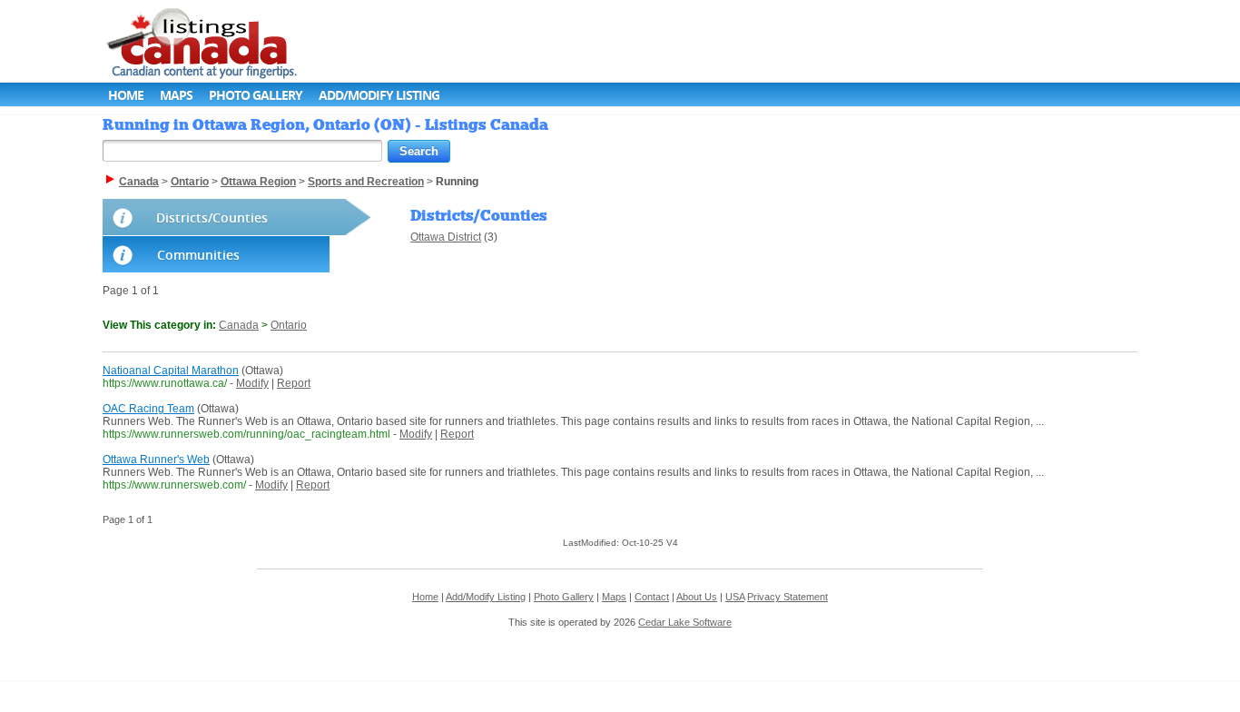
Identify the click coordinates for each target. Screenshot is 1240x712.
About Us (696, 596)
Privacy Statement (787, 596)
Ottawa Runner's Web (156, 459)
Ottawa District (445, 237)
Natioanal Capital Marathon (171, 370)
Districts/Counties (212, 217)
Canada (239, 325)
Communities (198, 254)
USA (734, 596)
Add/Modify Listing (379, 95)
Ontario (289, 325)
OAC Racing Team (148, 408)
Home (125, 95)
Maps (176, 95)
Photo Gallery (255, 95)
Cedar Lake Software (685, 622)
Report (293, 383)
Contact (652, 596)
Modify (252, 383)
